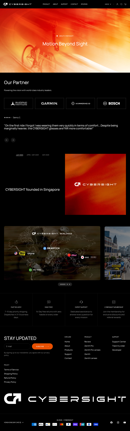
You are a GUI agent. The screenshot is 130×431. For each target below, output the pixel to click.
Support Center (119, 341)
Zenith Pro (89, 345)
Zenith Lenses (90, 358)
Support (64, 4)
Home (67, 341)
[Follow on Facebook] (111, 422)
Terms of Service (11, 369)
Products (69, 350)
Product (46, 4)
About (55, 4)
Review (87, 341)
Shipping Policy (11, 373)
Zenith (87, 354)
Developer (116, 350)
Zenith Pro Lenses (92, 350)
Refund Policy (10, 378)
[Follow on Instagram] (118, 422)
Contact (74, 4)
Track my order (118, 345)
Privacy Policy (10, 382)
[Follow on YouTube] (124, 422)
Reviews (84, 4)
